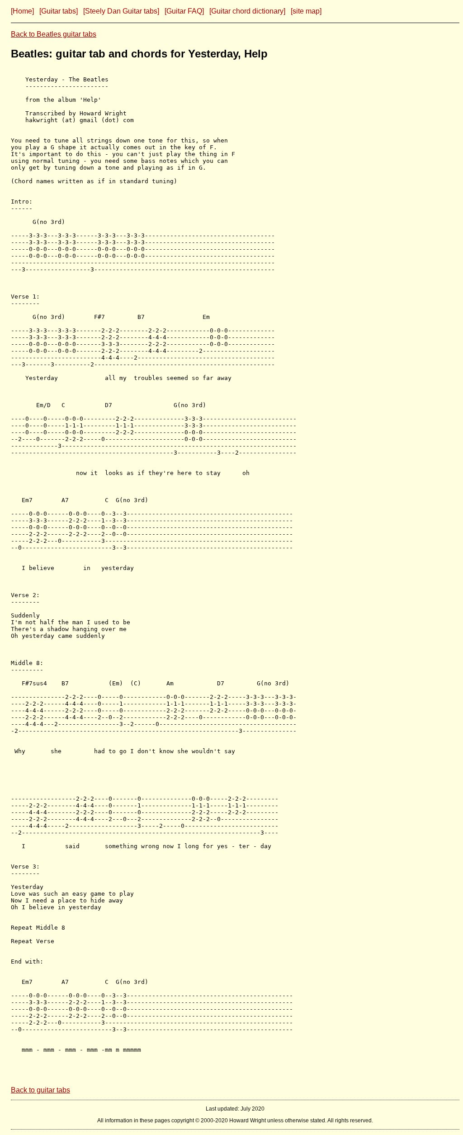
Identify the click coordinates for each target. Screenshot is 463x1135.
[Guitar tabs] (58, 11)
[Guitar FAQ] (184, 11)
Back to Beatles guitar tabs (53, 34)
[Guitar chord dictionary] (247, 11)
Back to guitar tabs (40, 1090)
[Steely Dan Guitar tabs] (121, 11)
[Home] (22, 11)
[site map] (306, 11)
